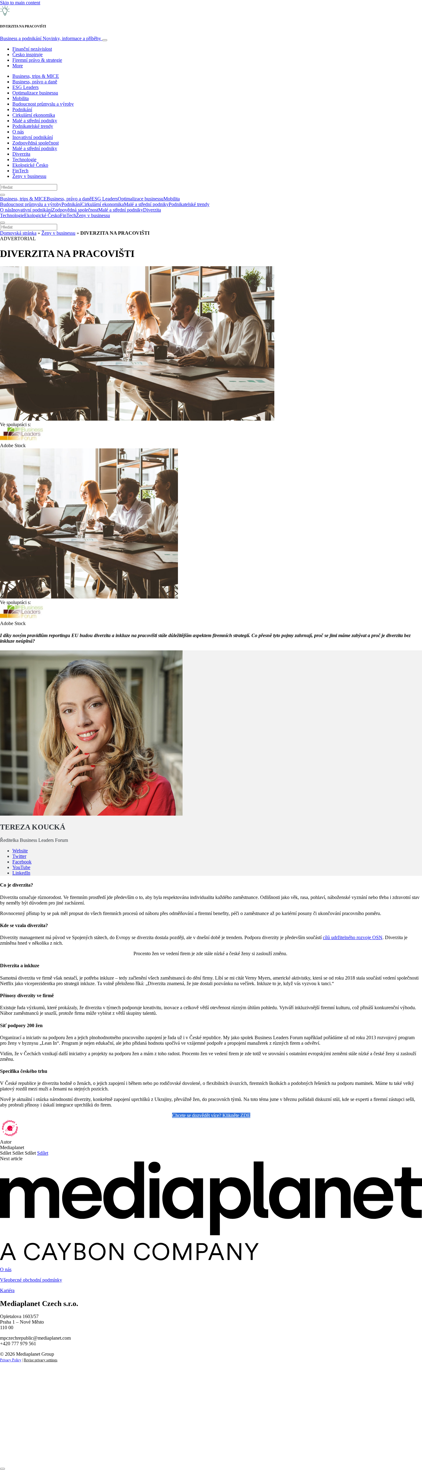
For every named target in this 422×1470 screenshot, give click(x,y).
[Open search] (2, 195)
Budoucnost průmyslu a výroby (43, 104)
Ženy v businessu (29, 176)
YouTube (21, 867)
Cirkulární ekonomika (33, 115)
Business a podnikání (50, 38)
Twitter (19, 856)
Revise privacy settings (40, 1360)
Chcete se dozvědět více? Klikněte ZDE (211, 1115)
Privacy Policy (10, 1360)
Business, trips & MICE (35, 76)
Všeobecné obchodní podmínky (31, 1280)
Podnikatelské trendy (32, 126)
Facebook (22, 861)
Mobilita (20, 98)
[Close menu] (2, 223)
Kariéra (7, 1290)
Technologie (24, 159)
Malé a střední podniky (34, 120)
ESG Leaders (25, 87)
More (17, 65)
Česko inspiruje (27, 54)
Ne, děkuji (126, 1454)
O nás (18, 131)
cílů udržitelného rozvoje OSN (352, 937)
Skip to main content (20, 2)
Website (20, 850)
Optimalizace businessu (35, 92)
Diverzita (21, 154)
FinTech (20, 170)
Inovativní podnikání (32, 137)
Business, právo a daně (34, 81)
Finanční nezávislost (32, 49)
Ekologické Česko (30, 165)
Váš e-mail (19, 1432)
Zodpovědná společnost (35, 142)
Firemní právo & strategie (37, 60)
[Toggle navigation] (104, 40)
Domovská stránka (18, 233)
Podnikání (22, 109)
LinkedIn (21, 873)
